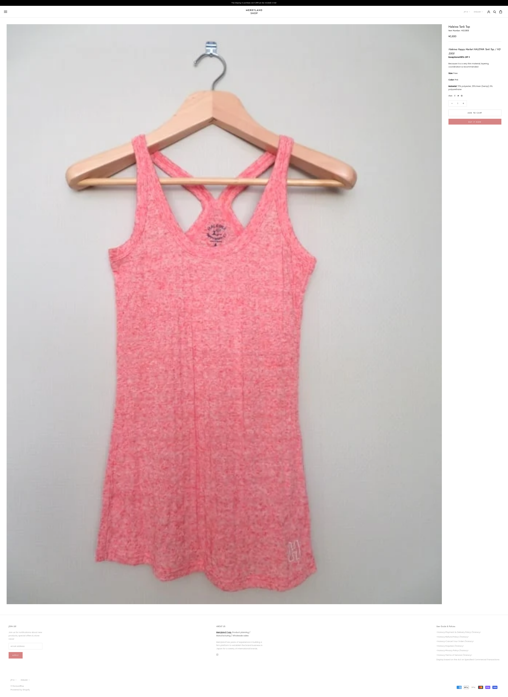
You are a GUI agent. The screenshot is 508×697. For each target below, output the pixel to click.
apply (15, 655)
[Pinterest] (461, 96)
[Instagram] (217, 654)
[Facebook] (455, 96)
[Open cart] (500, 11)
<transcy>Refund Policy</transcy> (452, 636)
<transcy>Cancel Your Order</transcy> (455, 641)
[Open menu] (5, 12)
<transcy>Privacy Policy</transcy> (452, 650)
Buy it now (474, 122)
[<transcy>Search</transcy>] (494, 11)
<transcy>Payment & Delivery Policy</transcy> (458, 632)
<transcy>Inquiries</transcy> (450, 646)
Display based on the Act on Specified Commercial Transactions (467, 659)
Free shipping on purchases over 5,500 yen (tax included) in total (254, 3)
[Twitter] (458, 96)
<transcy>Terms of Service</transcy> (454, 655)
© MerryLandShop (17, 686)
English (477, 12)
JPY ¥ (466, 12)
